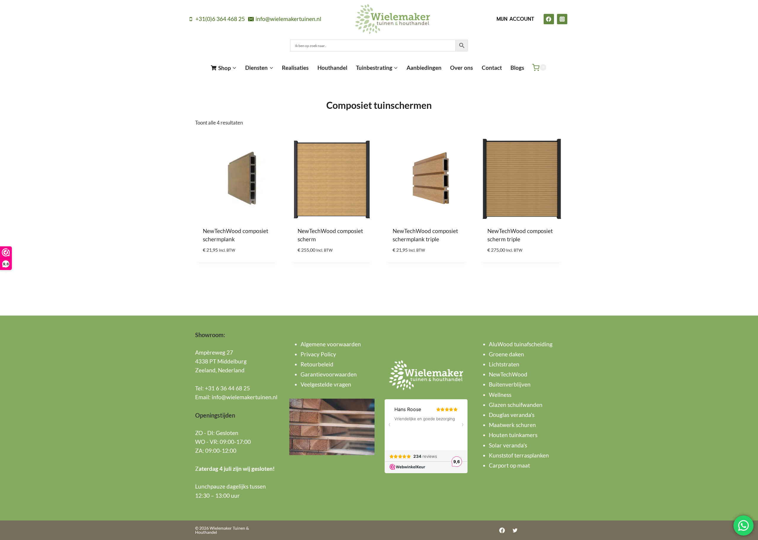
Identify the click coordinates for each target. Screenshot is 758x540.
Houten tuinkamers (513, 434)
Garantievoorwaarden (329, 374)
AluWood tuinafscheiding (521, 344)
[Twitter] (515, 530)
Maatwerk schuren (512, 424)
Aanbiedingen (424, 67)
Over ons (461, 67)
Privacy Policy (318, 354)
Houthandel (332, 67)
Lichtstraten (504, 364)
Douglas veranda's (511, 414)
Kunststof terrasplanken (519, 455)
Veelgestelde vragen (326, 384)
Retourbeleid (317, 364)
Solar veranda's (508, 445)
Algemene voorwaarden (331, 344)
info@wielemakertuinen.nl (244, 397)
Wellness (500, 394)
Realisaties (295, 67)
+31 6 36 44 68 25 (227, 388)
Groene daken (506, 354)
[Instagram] (562, 19)
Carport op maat (509, 465)
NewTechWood (508, 374)
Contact (492, 67)
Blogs (517, 67)
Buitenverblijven (510, 384)
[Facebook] (549, 19)
